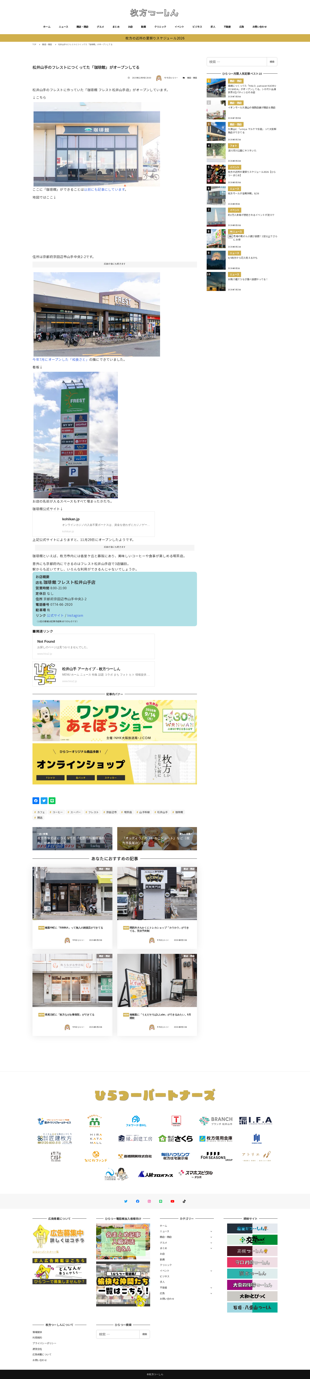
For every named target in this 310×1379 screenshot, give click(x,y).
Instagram (75, 615)
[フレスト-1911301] (75, 433)
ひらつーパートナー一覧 (45, 1251)
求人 (212, 26)
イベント (179, 26)
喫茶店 (128, 812)
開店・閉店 (82, 26)
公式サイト (55, 615)
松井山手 (162, 812)
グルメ (100, 26)
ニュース (63, 26)
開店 (40, 817)
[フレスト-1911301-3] (96, 312)
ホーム (46, 26)
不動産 (227, 26)
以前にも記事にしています (104, 189)
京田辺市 (111, 812)
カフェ (41, 812)
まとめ (116, 26)
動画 (143, 26)
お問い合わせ (259, 26)
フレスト (93, 812)
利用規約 (37, 1337)
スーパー (75, 812)
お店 (130, 26)
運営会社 (37, 1349)
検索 (272, 61)
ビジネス (197, 26)
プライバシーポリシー (44, 1343)
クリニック (160, 26)
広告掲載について (41, 1354)
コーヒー (57, 812)
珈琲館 (179, 812)
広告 (241, 26)
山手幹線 (144, 812)
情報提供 (37, 1332)
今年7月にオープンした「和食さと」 (60, 359)
